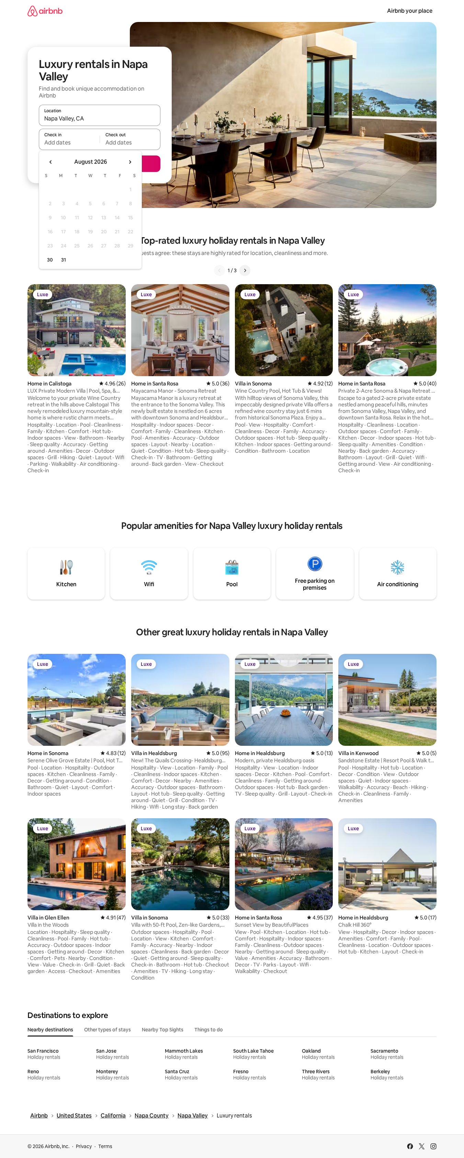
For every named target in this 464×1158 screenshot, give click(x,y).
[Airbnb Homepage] (45, 11)
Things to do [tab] (208, 1030)
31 (63, 260)
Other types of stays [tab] (107, 1030)
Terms (105, 1146)
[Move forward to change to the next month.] (130, 162)
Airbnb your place (409, 10)
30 (50, 260)
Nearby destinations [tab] (50, 1030)
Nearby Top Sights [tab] (162, 1030)
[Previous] (219, 270)
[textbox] (69, 142)
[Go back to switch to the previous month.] (51, 162)
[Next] (244, 270)
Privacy (84, 1146)
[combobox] (99, 118)
